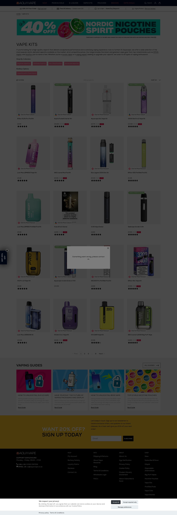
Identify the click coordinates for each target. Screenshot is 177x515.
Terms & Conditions (57, 513)
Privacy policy (44, 513)
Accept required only (130, 502)
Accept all (116, 502)
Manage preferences (124, 507)
